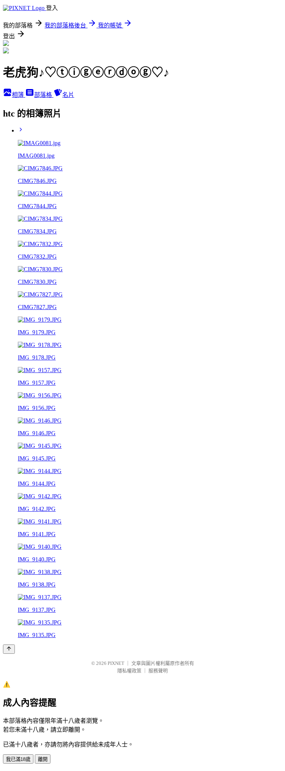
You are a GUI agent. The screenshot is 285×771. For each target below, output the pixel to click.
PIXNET (116, 663)
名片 (68, 95)
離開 (43, 759)
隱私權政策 (129, 670)
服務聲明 (158, 670)
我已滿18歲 (18, 759)
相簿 (18, 95)
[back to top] (9, 649)
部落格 (43, 95)
